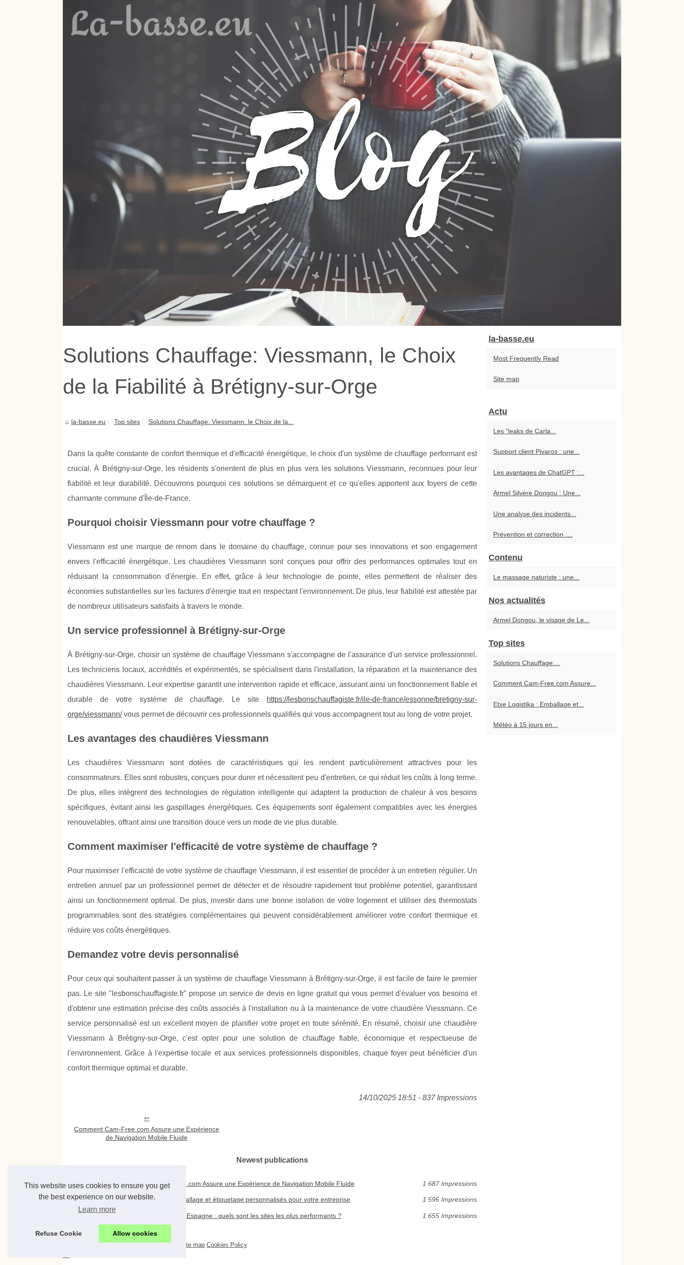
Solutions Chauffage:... (526, 662)
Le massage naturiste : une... (536, 577)
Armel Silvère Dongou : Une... (537, 493)
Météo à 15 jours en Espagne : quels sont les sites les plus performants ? (234, 1215)
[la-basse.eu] (342, 163)
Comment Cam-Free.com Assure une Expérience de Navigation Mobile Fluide (146, 1133)
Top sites (127, 421)
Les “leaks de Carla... (524, 431)
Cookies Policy (227, 1244)
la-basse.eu (88, 421)
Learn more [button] (97, 1209)
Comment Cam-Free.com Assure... (544, 683)
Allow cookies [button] (135, 1233)
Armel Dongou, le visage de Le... (541, 620)
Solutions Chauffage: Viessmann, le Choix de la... (221, 421)
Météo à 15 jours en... (525, 724)
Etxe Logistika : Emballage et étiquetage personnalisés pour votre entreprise (238, 1199)
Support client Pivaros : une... (536, 451)
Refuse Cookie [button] (58, 1233)
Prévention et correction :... (533, 534)
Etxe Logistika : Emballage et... (538, 704)
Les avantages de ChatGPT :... (538, 472)
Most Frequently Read (526, 358)
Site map (506, 379)
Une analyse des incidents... (534, 514)
